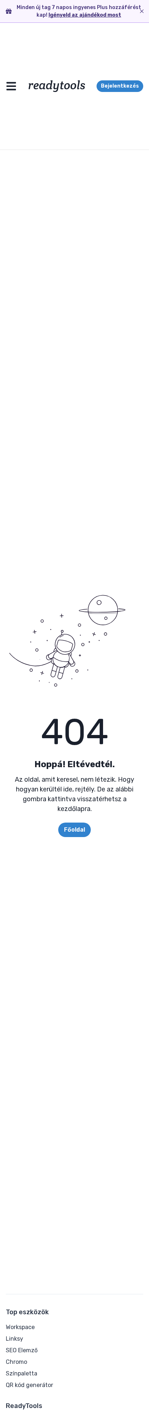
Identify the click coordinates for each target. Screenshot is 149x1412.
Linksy (14, 1338)
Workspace (20, 1327)
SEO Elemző (22, 1350)
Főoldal (74, 829)
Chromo (16, 1361)
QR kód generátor (29, 1385)
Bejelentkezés (120, 86)
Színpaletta (21, 1373)
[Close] (141, 11)
